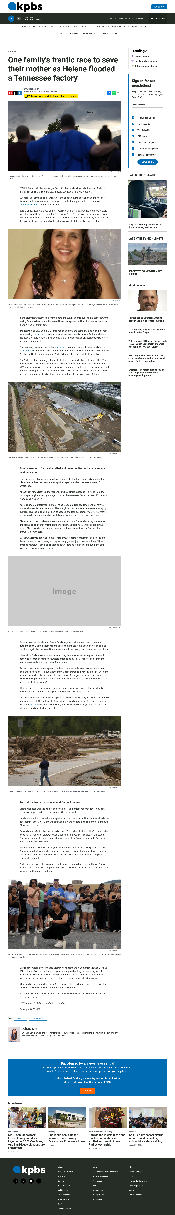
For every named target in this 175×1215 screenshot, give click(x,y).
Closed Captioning (100, 1176)
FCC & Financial (64, 1186)
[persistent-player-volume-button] (19, 19)
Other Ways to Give (136, 1186)
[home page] (25, 7)
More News (15, 1103)
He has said (39, 334)
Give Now (159, 6)
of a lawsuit (60, 347)
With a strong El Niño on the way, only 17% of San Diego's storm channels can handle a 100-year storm (147, 344)
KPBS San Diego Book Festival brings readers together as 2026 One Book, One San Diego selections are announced (26, 1141)
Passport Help (99, 1195)
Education (132, 1132)
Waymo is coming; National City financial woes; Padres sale (144, 226)
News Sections (110, 33)
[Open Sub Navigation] (30, 27)
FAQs (95, 1186)
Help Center (97, 1199)
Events (136, 27)
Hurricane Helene (28, 204)
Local (61, 33)
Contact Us (97, 1181)
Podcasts (102, 27)
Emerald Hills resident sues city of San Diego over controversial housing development (146, 372)
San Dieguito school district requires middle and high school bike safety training (146, 1138)
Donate (87, 1090)
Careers (61, 1181)
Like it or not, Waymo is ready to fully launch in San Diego (147, 331)
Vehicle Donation (135, 1195)
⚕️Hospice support (140, 56)
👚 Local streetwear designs (145, 61)
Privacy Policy (63, 1199)
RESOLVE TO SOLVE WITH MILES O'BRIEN (145, 272)
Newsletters (62, 1176)
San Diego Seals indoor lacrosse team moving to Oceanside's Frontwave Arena (66, 1138)
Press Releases (64, 1195)
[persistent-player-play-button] (11, 19)
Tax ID (131, 1190)
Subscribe (148, 162)
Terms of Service (64, 1209)
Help (147, 27)
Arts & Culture (67, 27)
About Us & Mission (65, 1172)
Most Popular (136, 285)
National (73, 33)
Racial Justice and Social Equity (100, 1132)
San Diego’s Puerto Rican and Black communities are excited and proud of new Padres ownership (146, 358)
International (90, 33)
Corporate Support (136, 1172)
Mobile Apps (63, 1190)
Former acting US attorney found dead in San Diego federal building (146, 319)
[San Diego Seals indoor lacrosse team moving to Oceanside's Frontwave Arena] (67, 1117)
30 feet (34, 704)
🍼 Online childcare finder (144, 66)
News (25, 27)
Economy (51, 1132)
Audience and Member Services (105, 1172)
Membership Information (139, 1181)
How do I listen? (99, 1190)
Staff (60, 1204)
